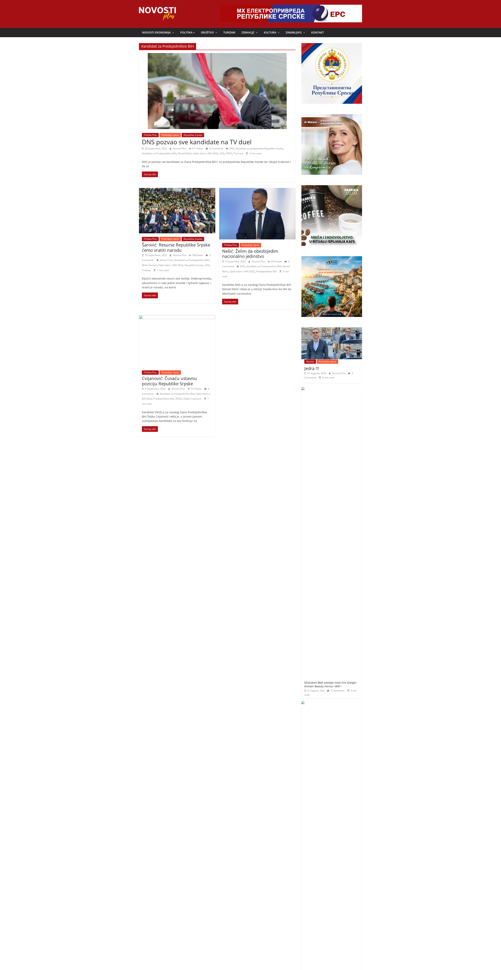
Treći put (238, 153)
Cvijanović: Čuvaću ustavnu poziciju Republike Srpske (169, 380)
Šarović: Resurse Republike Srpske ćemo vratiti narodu (176, 247)
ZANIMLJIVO (294, 32)
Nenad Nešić (185, 153)
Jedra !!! (311, 368)
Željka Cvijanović (192, 398)
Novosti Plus (180, 148)
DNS (231, 148)
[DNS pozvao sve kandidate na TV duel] (217, 55)
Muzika (310, 361)
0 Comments (216, 148)
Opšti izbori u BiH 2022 (205, 153)
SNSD (229, 153)
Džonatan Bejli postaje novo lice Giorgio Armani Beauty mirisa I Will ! (330, 684)
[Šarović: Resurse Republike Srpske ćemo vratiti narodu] (177, 190)
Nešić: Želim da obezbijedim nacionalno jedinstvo (250, 253)
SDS (222, 153)
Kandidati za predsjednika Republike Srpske (259, 148)
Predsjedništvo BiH (266, 271)
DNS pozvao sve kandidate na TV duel (196, 142)
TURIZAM (229, 32)
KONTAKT (317, 32)
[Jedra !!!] (331, 329)
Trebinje (146, 270)
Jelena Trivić (166, 260)
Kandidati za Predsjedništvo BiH (159, 153)
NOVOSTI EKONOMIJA (156, 32)
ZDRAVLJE (247, 32)
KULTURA (270, 32)
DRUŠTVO (207, 32)
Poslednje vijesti (170, 135)
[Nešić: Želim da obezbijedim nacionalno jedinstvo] (257, 190)
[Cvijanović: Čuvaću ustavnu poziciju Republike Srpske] (177, 317)
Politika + (187, 32)
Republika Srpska (193, 135)
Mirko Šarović (149, 265)
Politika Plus (150, 135)
